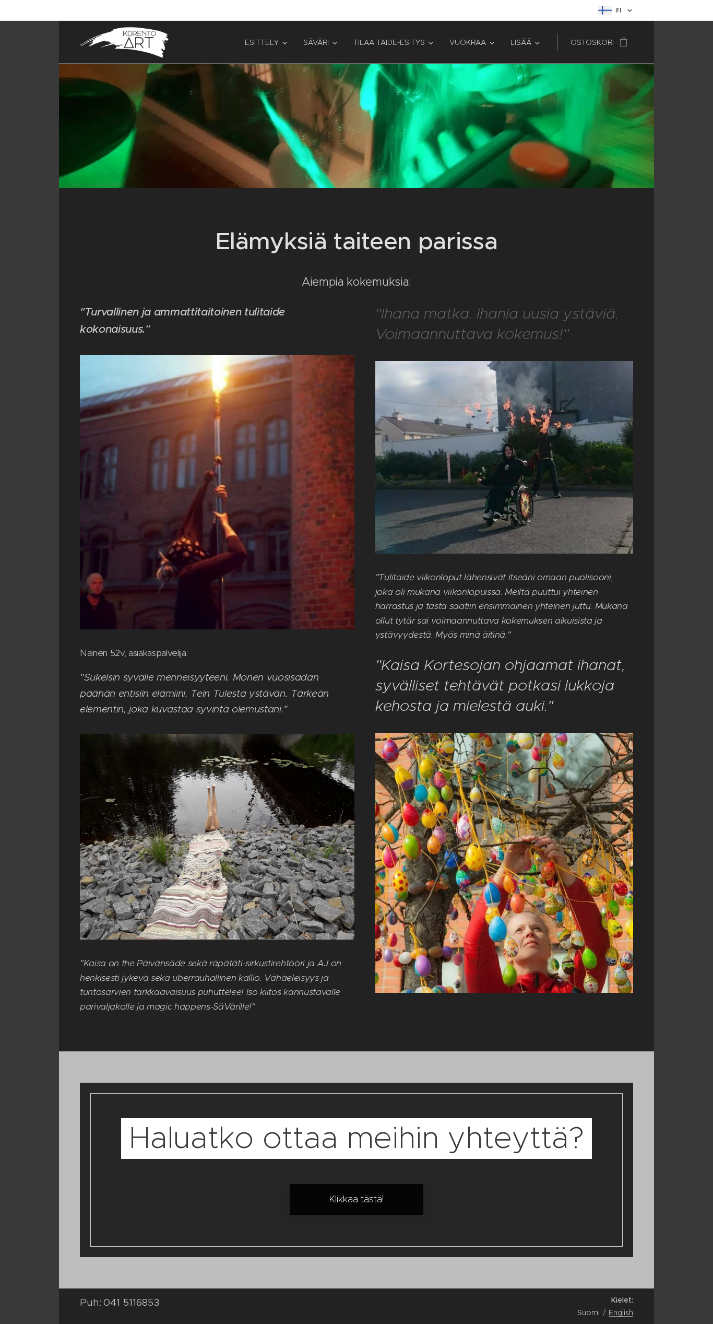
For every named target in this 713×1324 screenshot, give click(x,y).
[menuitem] (265, 42)
